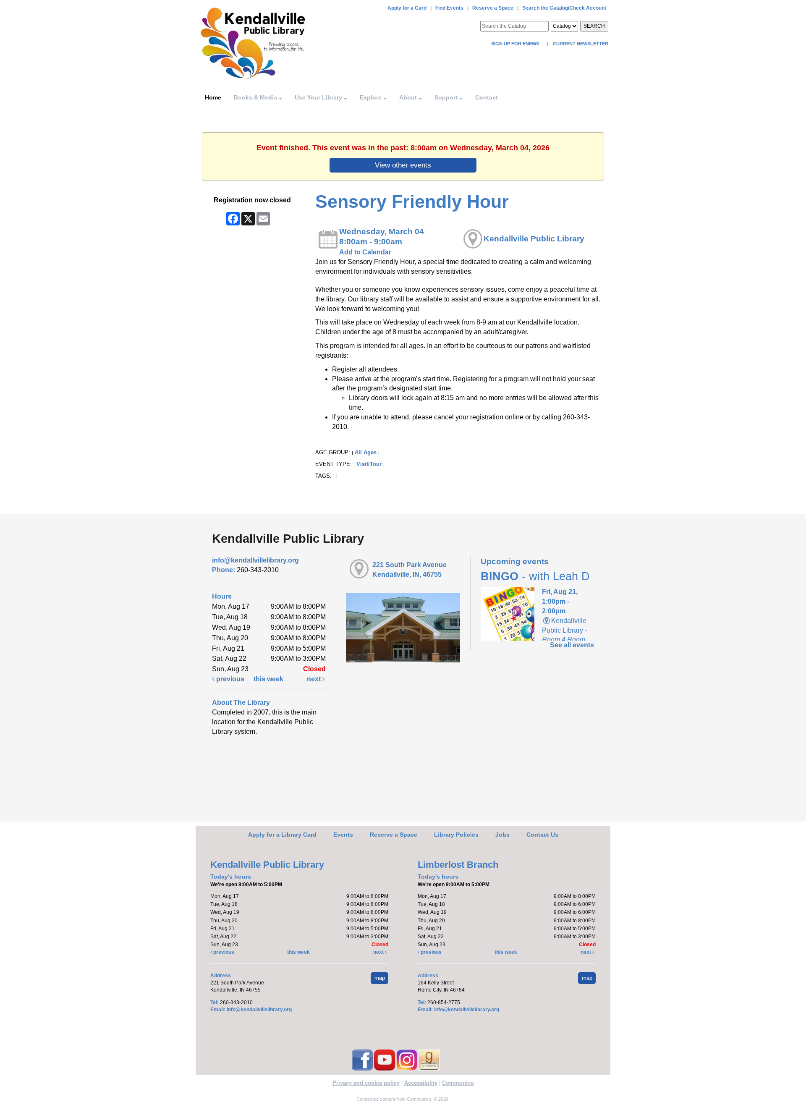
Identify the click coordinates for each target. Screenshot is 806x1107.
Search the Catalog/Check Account (564, 8)
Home (213, 97)
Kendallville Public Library (534, 238)
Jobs (502, 834)
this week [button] (268, 679)
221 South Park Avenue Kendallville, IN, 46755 (409, 569)
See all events (572, 645)
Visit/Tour (369, 464)
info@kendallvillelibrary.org (255, 560)
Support (446, 97)
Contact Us (542, 834)
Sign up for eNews (515, 43)
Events (343, 834)
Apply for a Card (407, 8)
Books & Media (256, 97)
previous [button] (229, 679)
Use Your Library (319, 97)
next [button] (314, 679)
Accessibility (420, 1083)
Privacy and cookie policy (366, 1083)
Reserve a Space (492, 8)
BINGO (535, 576)
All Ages (366, 452)
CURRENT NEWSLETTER (580, 43)
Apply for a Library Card (282, 834)
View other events (403, 165)
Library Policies (456, 834)
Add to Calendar (365, 252)
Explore (371, 97)
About (409, 97)
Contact (486, 97)
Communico (458, 1083)
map (379, 978)
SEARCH (594, 26)
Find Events (449, 8)
